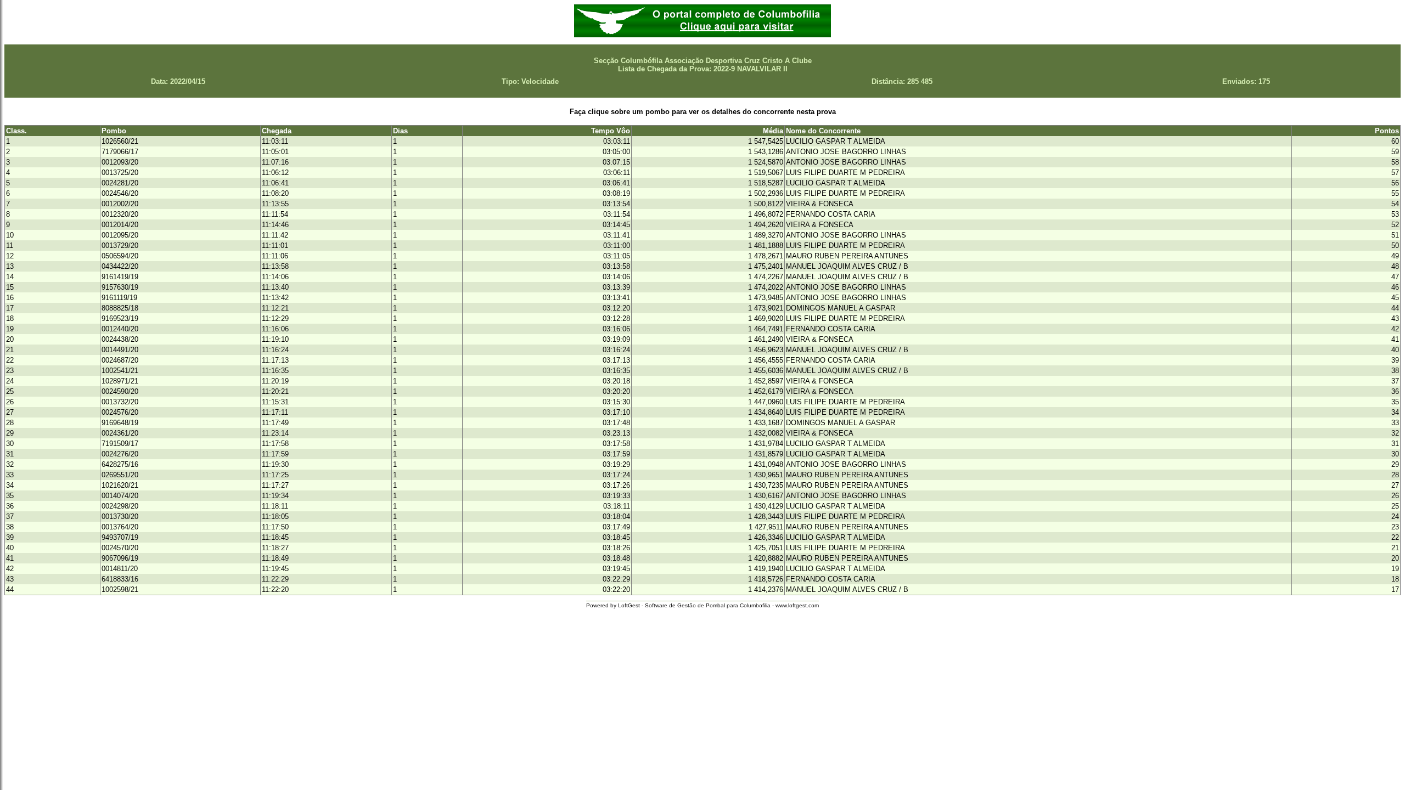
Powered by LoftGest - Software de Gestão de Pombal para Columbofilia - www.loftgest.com (702, 605)
